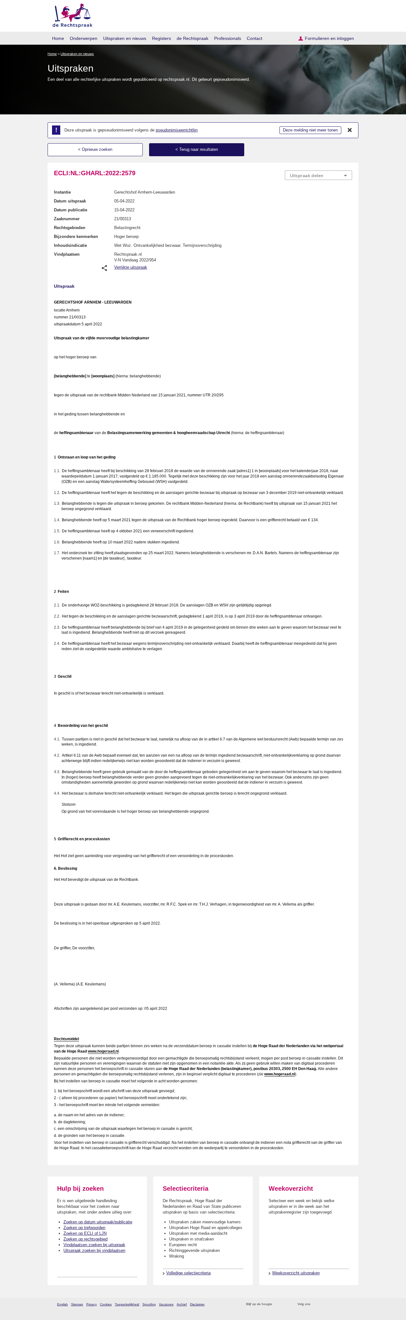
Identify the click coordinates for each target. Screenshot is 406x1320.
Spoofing (149, 1304)
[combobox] (318, 175)
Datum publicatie (70, 210)
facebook (324, 1304)
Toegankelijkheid (127, 1304)
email (286, 1304)
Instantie (62, 192)
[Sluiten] (350, 130)
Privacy (91, 1304)
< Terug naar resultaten (196, 149)
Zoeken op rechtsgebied (85, 1239)
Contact (254, 38)
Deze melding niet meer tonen (310, 130)
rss (278, 1304)
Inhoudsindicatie (70, 245)
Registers (161, 38)
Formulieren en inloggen (329, 38)
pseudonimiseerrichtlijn (177, 130)
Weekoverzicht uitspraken (296, 1273)
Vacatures (166, 1304)
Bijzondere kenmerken (76, 236)
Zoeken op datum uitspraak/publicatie (97, 1222)
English (62, 1304)
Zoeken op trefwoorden (84, 1227)
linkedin (340, 1304)
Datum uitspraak (70, 201)
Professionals (227, 38)
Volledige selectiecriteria (188, 1273)
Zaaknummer (67, 218)
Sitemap (77, 1304)
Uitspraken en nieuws (124, 38)
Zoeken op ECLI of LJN (85, 1233)
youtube (348, 1304)
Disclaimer (197, 1304)
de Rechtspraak (192, 38)
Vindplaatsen (67, 254)
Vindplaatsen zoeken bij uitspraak (94, 1244)
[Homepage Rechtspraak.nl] (70, 14)
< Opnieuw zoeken (95, 149)
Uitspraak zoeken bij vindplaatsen (94, 1250)
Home (58, 38)
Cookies (106, 1304)
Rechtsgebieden (69, 227)
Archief (182, 1304)
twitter (315, 1304)
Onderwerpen (83, 38)
